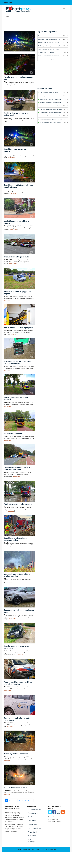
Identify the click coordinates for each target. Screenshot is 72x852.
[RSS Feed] (63, 813)
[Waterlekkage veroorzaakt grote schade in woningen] (19, 348)
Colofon (31, 817)
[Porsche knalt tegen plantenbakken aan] (19, 64)
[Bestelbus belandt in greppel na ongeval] (19, 278)
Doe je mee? (32, 824)
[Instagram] (58, 813)
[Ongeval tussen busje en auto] (19, 244)
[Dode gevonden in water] (19, 420)
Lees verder (7, 86)
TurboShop (32, 836)
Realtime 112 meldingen (32, 840)
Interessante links (34, 828)
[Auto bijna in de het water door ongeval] (19, 136)
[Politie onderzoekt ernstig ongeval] (19, 314)
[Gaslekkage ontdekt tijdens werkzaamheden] (19, 525)
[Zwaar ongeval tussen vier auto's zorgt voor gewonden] (19, 454)
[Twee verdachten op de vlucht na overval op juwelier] (19, 669)
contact (18, 830)
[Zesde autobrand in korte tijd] (19, 775)
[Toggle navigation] (64, 9)
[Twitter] (50, 813)
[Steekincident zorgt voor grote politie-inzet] (19, 100)
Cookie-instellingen (35, 809)
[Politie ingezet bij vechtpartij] (19, 741)
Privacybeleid (33, 832)
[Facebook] (54, 813)
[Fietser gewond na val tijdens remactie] (19, 384)
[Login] (67, 2)
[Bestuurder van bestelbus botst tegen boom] (19, 705)
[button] (6, 41)
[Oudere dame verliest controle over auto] (19, 597)
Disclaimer (32, 821)
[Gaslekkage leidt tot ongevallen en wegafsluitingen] (19, 172)
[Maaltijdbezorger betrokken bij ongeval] (19, 208)
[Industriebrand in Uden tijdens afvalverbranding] (19, 561)
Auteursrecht (33, 813)
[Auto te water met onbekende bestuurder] (19, 633)
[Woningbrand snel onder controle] (19, 491)
